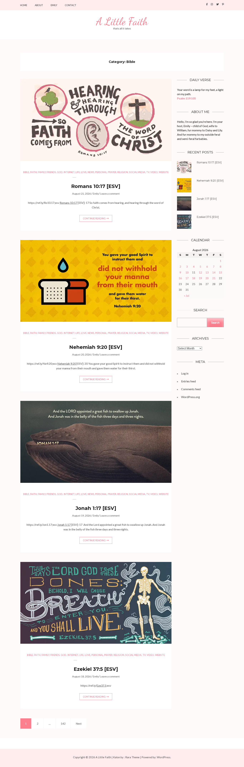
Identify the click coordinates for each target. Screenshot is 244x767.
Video (154, 172)
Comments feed (191, 389)
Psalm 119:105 (186, 98)
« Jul (186, 295)
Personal (101, 172)
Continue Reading (94, 218)
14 (213, 272)
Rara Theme (132, 757)
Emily (54, 5)
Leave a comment (110, 193)
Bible (26, 172)
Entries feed (188, 381)
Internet (69, 172)
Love (84, 172)
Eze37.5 (101, 685)
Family (42, 172)
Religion (122, 172)
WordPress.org (190, 397)
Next (79, 723)
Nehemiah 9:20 (88, 347)
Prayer (112, 172)
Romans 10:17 (88, 186)
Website (164, 172)
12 (200, 272)
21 (213, 278)
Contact (70, 5)
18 (193, 278)
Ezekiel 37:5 (88, 669)
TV (147, 172)
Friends (51, 172)
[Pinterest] (223, 4)
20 (207, 278)
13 (207, 272)
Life (78, 172)
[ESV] (95, 186)
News (91, 172)
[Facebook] (207, 4)
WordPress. (164, 757)
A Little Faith (122, 21)
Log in (184, 373)
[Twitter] (217, 4)
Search (215, 322)
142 (64, 723)
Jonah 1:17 (88, 508)
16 (180, 278)
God (60, 172)
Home (23, 5)
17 (187, 278)
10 (187, 272)
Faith (33, 172)
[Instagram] (212, 4)
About (39, 5)
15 (220, 272)
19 (200, 278)
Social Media (137, 172)
